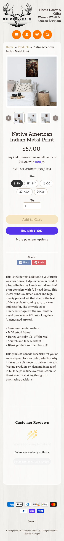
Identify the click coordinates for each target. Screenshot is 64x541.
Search (32, 521)
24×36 (42, 192)
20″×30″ (26, 192)
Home (10, 47)
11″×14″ (32, 184)
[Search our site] (47, 34)
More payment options (32, 239)
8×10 (18, 184)
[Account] (26, 34)
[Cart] (37, 34)
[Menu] (16, 34)
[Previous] (8, 118)
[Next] (55, 118)
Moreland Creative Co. (31, 530)
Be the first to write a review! (32, 461)
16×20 (48, 184)
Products (23, 47)
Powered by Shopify (32, 533)
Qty (32, 200)
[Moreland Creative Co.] (17, 15)
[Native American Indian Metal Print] (19, 118)
